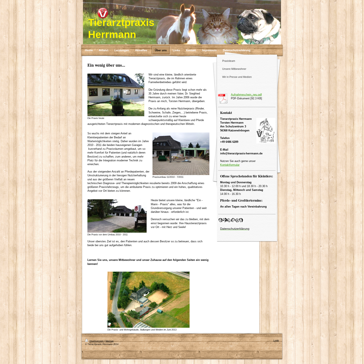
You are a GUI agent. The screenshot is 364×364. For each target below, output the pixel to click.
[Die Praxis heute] (115, 95)
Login (276, 340)
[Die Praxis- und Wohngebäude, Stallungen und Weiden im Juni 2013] (148, 300)
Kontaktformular (230, 164)
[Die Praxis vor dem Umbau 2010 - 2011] (117, 216)
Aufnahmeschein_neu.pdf (246, 94)
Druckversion (96, 341)
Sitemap (109, 341)
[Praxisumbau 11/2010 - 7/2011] (181, 153)
